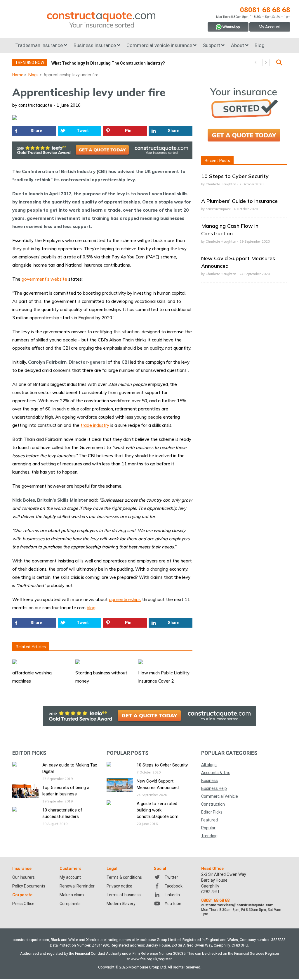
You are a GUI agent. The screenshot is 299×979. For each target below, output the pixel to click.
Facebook (173, 886)
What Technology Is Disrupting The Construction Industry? (108, 63)
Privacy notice (119, 886)
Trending (209, 835)
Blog (260, 45)
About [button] (238, 45)
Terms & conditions (124, 877)
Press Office (23, 903)
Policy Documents (28, 886)
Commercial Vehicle (219, 796)
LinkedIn (172, 894)
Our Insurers (23, 877)
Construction (213, 804)
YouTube (173, 903)
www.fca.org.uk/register (151, 959)
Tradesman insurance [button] (39, 45)
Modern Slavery (121, 903)
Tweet (83, 130)
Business (209, 780)
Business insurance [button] (95, 45)
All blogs (209, 764)
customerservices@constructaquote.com (237, 905)
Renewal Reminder (77, 886)
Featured (209, 820)
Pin (128, 130)
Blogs (33, 74)
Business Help (214, 788)
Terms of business (124, 894)
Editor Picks (211, 812)
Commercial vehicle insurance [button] (159, 45)
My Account (270, 27)
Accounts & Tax (215, 772)
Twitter (171, 877)
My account (70, 877)
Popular (208, 828)
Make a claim (72, 894)
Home (17, 74)
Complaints (70, 903)
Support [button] (212, 45)
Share (36, 130)
